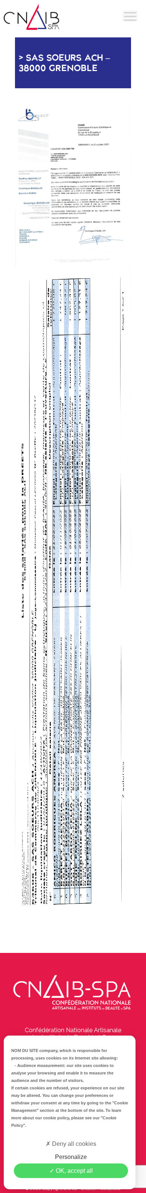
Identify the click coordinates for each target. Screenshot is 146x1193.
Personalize (71, 1157)
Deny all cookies (73, 1144)
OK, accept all (73, 1171)
